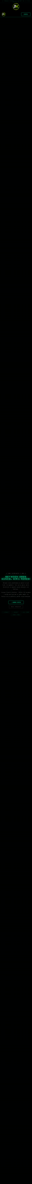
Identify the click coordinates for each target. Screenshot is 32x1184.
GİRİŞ (26, 14)
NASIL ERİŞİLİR (16, 606)
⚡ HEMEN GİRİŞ (16, 602)
